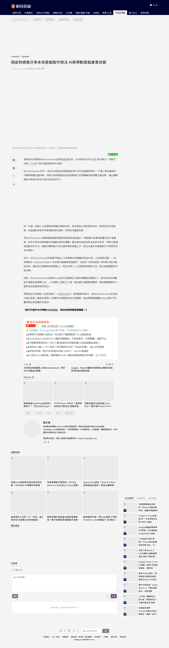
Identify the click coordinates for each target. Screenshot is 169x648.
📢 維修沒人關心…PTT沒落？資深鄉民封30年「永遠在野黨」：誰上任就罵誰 (65, 346)
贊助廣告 (15, 525)
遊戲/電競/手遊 (83, 12)
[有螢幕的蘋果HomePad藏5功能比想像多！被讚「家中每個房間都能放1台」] (130, 611)
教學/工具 (107, 12)
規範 (15, 596)
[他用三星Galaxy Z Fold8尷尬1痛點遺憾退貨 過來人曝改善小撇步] (130, 553)
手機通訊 (28, 12)
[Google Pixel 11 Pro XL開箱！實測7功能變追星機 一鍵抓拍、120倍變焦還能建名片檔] (130, 564)
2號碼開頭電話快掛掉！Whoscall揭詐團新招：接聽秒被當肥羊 (148, 507)
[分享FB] (14, 160)
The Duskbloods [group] (20, 19)
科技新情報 (120, 12)
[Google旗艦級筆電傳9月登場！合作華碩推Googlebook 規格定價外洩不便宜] (130, 530)
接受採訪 (65, 159)
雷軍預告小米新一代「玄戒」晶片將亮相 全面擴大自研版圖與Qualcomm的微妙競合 (27, 518)
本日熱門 (129, 498)
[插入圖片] (108, 596)
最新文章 (17, 12)
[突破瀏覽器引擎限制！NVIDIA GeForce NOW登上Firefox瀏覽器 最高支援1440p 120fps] (64, 468)
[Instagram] (64, 630)
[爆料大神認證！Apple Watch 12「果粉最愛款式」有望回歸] (130, 587)
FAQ (53, 637)
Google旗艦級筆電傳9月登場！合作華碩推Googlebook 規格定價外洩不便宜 (148, 530)
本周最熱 (140, 498)
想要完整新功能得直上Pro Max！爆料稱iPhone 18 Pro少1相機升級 (98, 405)
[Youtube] (150, 5)
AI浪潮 (96, 12)
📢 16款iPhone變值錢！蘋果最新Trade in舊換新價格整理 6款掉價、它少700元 (66, 355)
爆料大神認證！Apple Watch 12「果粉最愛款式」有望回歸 (148, 587)
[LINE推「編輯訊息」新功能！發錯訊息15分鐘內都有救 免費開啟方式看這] (130, 599)
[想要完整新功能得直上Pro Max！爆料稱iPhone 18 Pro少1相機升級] (98, 391)
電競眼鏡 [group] (50, 19)
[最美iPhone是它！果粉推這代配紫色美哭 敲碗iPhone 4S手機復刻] (130, 576)
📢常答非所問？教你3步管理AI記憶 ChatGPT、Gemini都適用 (57, 351)
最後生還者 (69, 413)
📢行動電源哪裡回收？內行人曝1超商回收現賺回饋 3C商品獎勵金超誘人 (63, 342)
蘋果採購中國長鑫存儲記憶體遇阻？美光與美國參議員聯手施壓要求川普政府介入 (63, 518)
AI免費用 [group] (37, 19)
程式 (49, 413)
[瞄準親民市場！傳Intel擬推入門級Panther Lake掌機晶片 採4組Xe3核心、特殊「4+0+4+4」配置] (100, 502)
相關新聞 (15, 452)
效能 (58, 413)
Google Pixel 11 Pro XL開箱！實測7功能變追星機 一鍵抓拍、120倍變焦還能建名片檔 (148, 564)
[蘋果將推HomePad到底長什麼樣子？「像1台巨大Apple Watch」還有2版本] (38, 391)
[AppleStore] (77, 630)
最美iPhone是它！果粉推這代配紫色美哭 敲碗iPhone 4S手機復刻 (148, 576)
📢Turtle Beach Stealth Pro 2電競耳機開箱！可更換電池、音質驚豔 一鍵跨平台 (66, 338)
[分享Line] (14, 168)
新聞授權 (65, 637)
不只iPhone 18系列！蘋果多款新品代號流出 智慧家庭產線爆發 (68, 405)
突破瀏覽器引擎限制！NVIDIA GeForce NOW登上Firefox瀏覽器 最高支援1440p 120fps (63, 483)
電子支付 (133, 12)
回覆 (113, 596)
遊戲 (28, 413)
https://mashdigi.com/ (87, 438)
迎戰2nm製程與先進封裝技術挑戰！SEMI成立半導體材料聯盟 (26, 483)
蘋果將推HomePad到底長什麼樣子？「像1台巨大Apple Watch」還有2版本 (37, 405)
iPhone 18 (29, 377)
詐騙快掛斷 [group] (64, 19)
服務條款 (74, 637)
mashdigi (52, 309)
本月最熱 (152, 498)
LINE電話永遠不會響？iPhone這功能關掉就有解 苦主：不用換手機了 (148, 541)
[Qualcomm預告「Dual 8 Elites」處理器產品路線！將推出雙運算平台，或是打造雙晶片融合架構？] (100, 468)
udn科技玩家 (15, 56)
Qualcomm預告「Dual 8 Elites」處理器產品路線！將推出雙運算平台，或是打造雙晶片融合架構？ (100, 483)
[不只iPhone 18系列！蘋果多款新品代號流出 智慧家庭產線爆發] (68, 391)
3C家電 (69, 12)
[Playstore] (73, 630)
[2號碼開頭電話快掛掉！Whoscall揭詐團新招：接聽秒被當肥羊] (130, 507)
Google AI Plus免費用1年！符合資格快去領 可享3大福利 (148, 518)
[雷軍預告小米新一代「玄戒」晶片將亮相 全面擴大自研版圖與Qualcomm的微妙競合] (28, 502)
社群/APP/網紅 (43, 12)
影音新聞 (144, 12)
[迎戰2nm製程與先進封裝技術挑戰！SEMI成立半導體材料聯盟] (28, 468)
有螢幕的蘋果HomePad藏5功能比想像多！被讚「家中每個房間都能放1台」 (148, 611)
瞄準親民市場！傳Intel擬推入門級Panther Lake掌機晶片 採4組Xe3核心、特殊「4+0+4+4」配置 (100, 518)
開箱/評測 (57, 12)
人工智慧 (38, 413)
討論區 (14, 563)
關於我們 (114, 637)
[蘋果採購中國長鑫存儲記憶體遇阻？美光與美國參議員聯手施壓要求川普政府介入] (64, 502)
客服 (57, 637)
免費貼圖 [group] (78, 19)
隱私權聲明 (88, 637)
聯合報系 (98, 637)
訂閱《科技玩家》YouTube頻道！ (58, 326)
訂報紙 (106, 637)
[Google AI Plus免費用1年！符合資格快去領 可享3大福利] (130, 518)
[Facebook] (60, 630)
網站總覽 (123, 637)
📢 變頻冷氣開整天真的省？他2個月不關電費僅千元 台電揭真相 (58, 334)
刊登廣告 (46, 637)
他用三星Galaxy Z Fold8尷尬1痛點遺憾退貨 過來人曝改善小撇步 (148, 553)
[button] (153, 5)
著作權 (80, 637)
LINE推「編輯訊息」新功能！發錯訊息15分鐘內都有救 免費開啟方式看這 (148, 599)
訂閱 (105, 631)
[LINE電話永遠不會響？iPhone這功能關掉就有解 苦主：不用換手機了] (130, 541)
